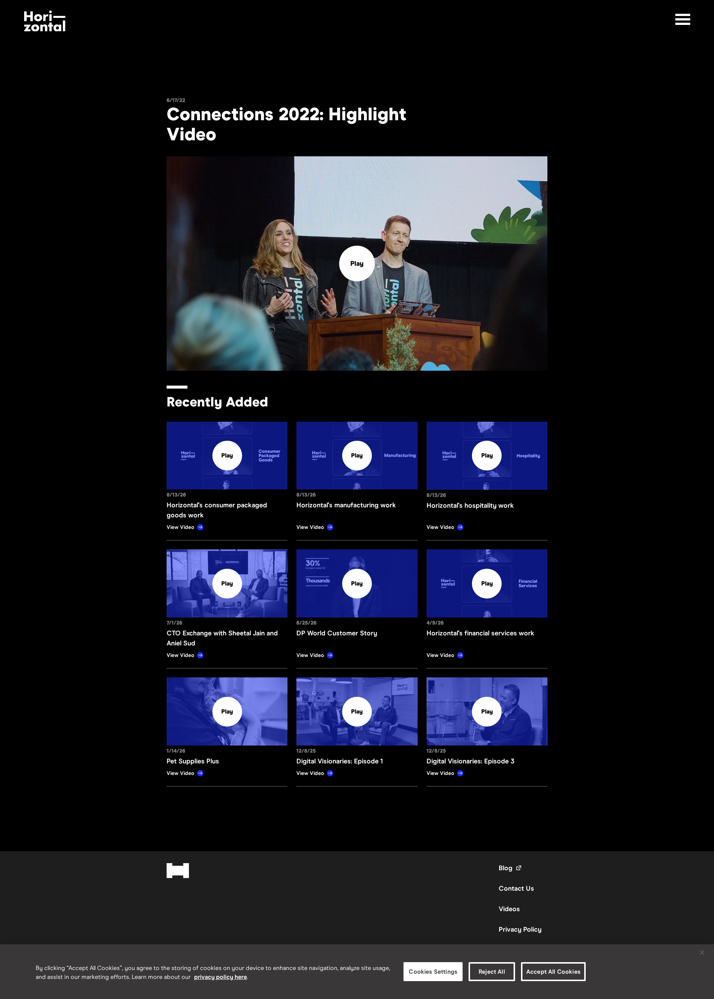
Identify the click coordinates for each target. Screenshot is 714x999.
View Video (180, 527)
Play (357, 263)
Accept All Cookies (553, 971)
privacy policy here (220, 976)
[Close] (702, 952)
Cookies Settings (433, 971)
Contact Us (516, 888)
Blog (510, 868)
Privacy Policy (520, 929)
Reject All (492, 971)
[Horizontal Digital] (44, 21)
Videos (509, 909)
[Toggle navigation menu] (682, 19)
